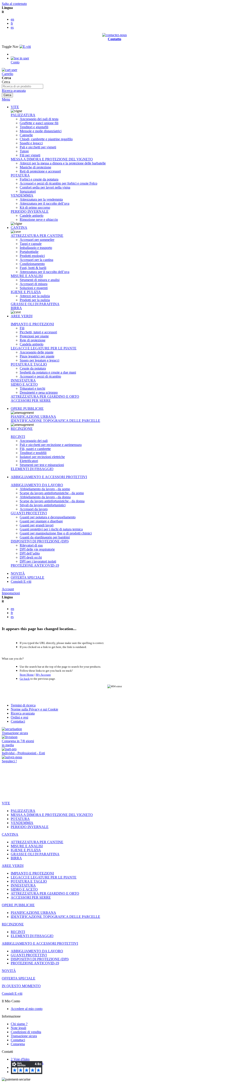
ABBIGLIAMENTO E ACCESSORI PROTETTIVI (49, 477)
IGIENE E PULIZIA (26, 292)
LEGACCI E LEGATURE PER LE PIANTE (43, 348)
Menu (6, 99)
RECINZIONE (22, 429)
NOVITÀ (18, 573)
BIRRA (16, 308)
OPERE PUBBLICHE (27, 408)
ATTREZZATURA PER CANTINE (37, 236)
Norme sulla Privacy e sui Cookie (34, 709)
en (12, 19)
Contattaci (18, 721)
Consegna (18, 1044)
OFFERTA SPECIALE (27, 577)
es (12, 27)
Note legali (18, 1028)
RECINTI (18, 437)
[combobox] (22, 86)
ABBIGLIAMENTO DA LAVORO (37, 485)
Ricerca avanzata (14, 91)
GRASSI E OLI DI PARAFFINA (35, 304)
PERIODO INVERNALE (30, 211)
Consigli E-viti (21, 581)
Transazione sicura (24, 1036)
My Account (43, 674)
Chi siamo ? (19, 1024)
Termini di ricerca (23, 705)
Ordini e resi (19, 717)
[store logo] (25, 46)
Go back (25, 678)
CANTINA (19, 227)
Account (8, 589)
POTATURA (20, 175)
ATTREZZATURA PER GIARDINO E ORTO (45, 396)
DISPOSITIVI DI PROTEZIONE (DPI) (40, 541)
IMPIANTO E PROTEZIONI (32, 324)
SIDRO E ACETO (24, 384)
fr (12, 23)
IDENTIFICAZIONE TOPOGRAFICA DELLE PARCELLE (55, 421)
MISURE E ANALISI (27, 276)
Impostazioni (11, 593)
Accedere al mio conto (26, 1009)
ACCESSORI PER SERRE (31, 400)
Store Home (27, 674)
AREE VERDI (21, 316)
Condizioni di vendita (26, 1032)
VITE (15, 107)
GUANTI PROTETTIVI (29, 513)
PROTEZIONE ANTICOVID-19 (35, 565)
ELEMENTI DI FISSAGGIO (32, 469)
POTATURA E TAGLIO (29, 364)
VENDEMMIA (22, 195)
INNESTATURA (23, 380)
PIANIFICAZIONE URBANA (33, 416)
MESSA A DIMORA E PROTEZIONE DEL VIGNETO (52, 159)
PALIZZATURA (23, 115)
